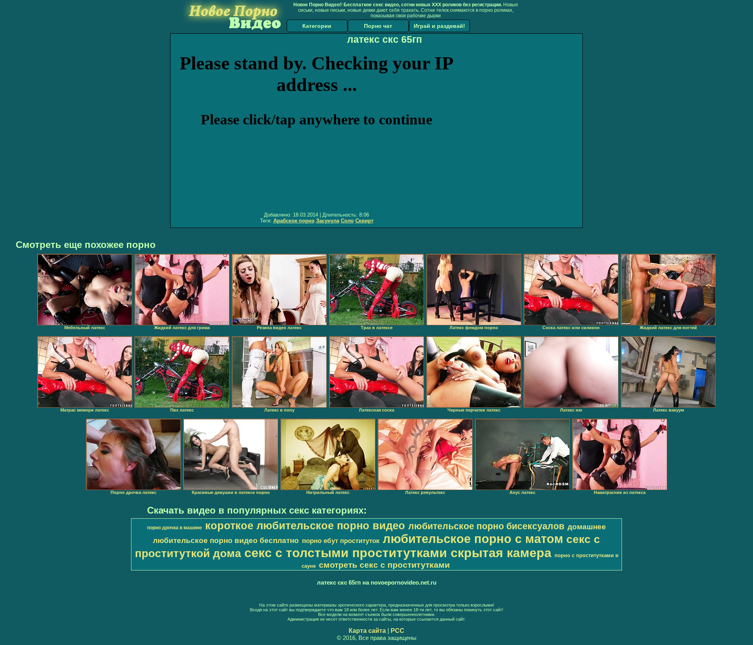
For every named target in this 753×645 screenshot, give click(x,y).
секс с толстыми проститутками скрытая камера (397, 553)
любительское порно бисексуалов (486, 526)
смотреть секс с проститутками (384, 565)
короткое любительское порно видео (305, 526)
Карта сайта (367, 630)
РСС (397, 630)
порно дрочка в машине (174, 527)
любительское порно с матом (473, 538)
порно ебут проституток (341, 541)
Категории (316, 26)
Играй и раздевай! (439, 26)
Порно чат (378, 26)
